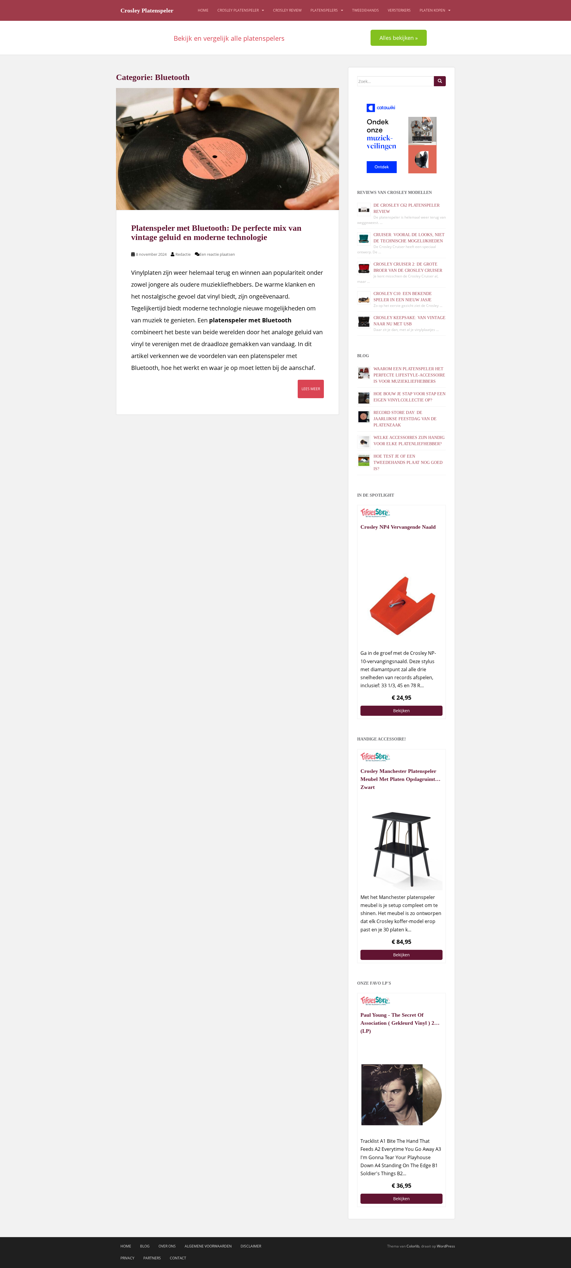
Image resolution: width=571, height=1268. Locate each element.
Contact (178, 1258)
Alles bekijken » (398, 37)
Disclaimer (251, 1246)
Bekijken (401, 710)
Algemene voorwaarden (208, 1246)
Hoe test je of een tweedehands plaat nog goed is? (408, 462)
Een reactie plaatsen (217, 254)
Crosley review (287, 10)
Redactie (183, 254)
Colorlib (413, 1246)
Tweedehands (365, 10)
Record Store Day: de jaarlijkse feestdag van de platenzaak (405, 418)
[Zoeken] (440, 81)
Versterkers (399, 10)
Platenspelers (324, 10)
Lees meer (311, 388)
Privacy (127, 1258)
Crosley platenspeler (238, 10)
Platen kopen (432, 10)
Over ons (167, 1246)
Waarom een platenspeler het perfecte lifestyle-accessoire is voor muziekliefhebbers (409, 375)
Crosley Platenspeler (146, 10)
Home (203, 10)
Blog (145, 1246)
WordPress (446, 1246)
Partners (152, 1258)
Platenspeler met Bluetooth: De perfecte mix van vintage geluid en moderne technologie (216, 232)
